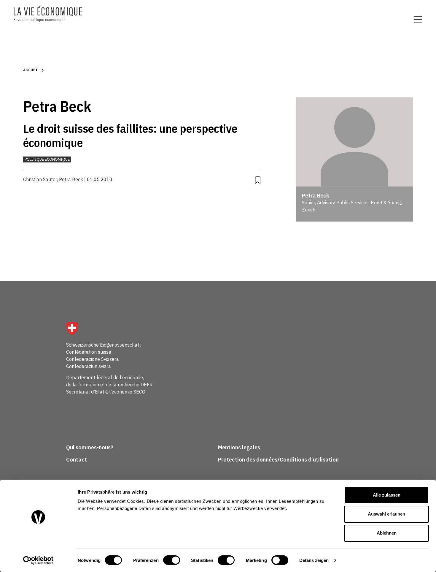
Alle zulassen (386, 494)
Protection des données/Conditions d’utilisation (278, 459)
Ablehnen (387, 532)
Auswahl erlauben (386, 513)
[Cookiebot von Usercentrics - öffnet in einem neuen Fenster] (38, 560)
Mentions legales (239, 447)
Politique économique (47, 159)
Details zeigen (314, 560)
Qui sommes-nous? (89, 447)
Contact (76, 459)
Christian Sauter (40, 179)
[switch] (171, 560)
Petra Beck (71, 179)
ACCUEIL (31, 70)
